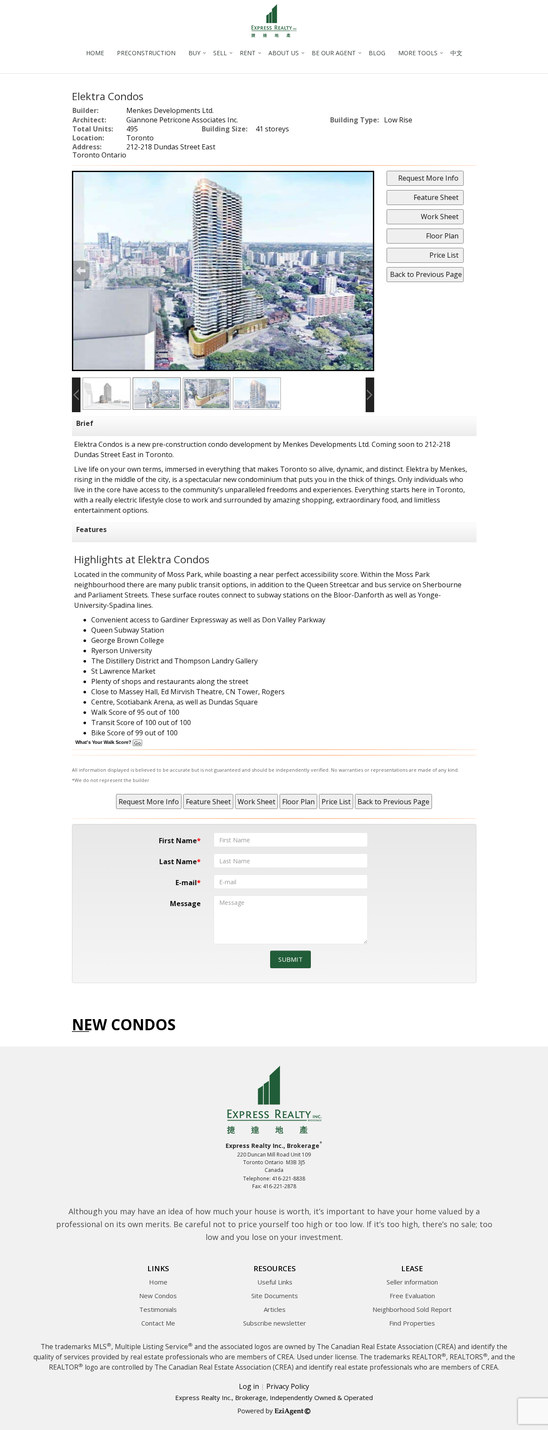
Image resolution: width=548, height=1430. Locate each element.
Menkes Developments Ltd (326, 444)
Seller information (412, 1282)
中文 (456, 53)
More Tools (418, 53)
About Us (283, 53)
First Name (178, 840)
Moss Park (184, 574)
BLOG (377, 53)
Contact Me (158, 1323)
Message (185, 903)
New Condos (158, 1295)
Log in (249, 1386)
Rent (248, 53)
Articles (275, 1309)
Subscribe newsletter (274, 1323)
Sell (220, 53)
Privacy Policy (287, 1386)
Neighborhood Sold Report (412, 1309)
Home (95, 53)
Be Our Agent (334, 53)
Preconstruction (146, 53)
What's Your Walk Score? (104, 742)
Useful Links (274, 1282)
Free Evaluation (412, 1295)
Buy (194, 53)
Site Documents (274, 1295)
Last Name (178, 861)
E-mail (186, 882)
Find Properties (412, 1323)
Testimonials (158, 1309)
